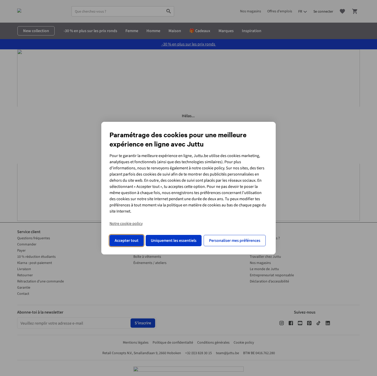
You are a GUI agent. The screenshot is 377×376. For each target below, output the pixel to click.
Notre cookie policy (126, 223)
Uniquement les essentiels (173, 240)
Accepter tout (126, 240)
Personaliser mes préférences (234, 240)
